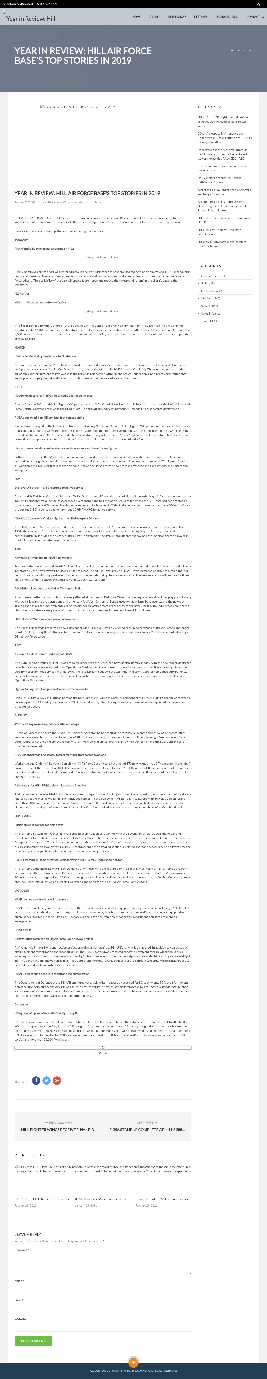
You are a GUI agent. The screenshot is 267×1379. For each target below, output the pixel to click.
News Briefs (209, 313)
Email (19, 1300)
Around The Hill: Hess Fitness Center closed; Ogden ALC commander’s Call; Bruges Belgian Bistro (222, 206)
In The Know (177, 16)
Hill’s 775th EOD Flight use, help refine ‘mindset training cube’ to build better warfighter (223, 121)
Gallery (154, 16)
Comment (22, 1250)
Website (20, 1319)
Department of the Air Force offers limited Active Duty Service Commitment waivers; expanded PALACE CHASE (223, 154)
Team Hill (207, 321)
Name (19, 1280)
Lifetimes (200, 16)
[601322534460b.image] (52, 1179)
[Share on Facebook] (36, 1080)
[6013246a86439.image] (173, 1179)
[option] (43, 1186)
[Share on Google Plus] (57, 1080)
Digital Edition (227, 16)
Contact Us (255, 16)
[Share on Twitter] (46, 1080)
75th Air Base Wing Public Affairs (66, 202)
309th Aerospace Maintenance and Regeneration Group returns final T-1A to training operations (225, 138)
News (136, 16)
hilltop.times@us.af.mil (20, 4)
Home (237, 50)
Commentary (209, 276)
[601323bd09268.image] (112, 1179)
